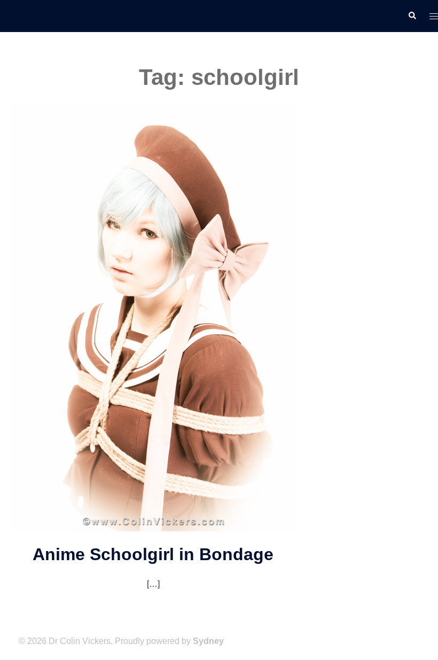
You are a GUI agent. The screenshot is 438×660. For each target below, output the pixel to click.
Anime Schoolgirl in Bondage (153, 554)
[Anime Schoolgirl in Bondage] (153, 316)
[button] (412, 16)
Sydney (208, 641)
